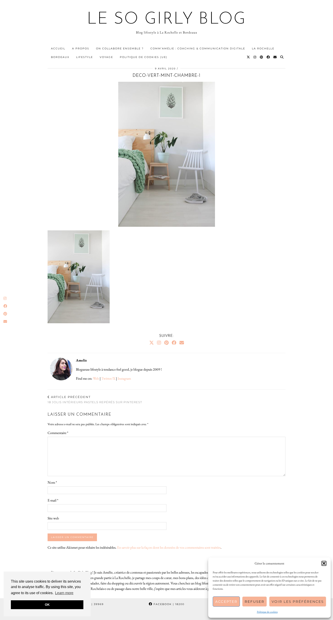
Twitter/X (108, 378)
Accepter (226, 601)
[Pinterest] (261, 57)
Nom (52, 482)
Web (96, 378)
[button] (324, 563)
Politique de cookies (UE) (143, 57)
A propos (80, 48)
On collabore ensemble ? (120, 48)
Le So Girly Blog (166, 19)
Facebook (168, 604)
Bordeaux (60, 57)
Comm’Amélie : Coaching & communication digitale (197, 48)
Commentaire (58, 432)
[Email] (275, 57)
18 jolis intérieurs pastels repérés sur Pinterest (95, 399)
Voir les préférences (298, 601)
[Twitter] (248, 57)
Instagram (124, 378)
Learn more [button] (64, 593)
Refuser (254, 601)
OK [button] (47, 604)
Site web (53, 518)
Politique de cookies (267, 612)
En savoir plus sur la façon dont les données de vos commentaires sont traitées (169, 547)
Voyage (106, 57)
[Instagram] (255, 57)
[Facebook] (268, 57)
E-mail (53, 500)
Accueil (58, 48)
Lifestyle (84, 57)
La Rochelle (263, 48)
